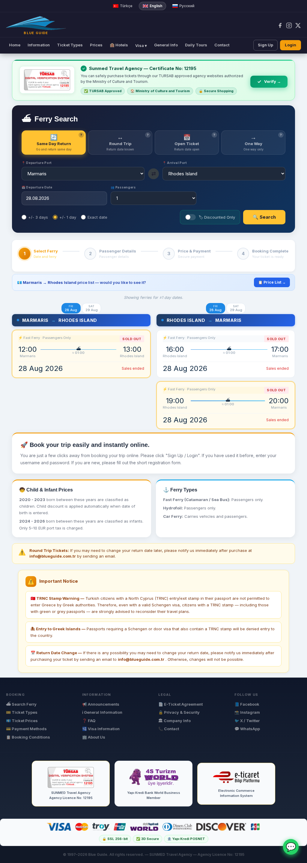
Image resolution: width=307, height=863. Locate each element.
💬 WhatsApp (247, 728)
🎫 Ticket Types (21, 712)
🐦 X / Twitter (247, 720)
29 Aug (91, 308)
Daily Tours (196, 44)
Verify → (272, 81)
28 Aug (71, 308)
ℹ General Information (102, 712)
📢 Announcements (100, 704)
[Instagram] (289, 25)
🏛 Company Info (174, 720)
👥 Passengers (123, 187)
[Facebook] (280, 25)
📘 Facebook (246, 704)
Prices (96, 44)
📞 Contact (168, 728)
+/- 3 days (38, 217)
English (156, 6)
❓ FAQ (88, 720)
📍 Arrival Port (174, 163)
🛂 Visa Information (101, 728)
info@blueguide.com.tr (141, 659)
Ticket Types (70, 44)
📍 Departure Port (37, 163)
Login (290, 44)
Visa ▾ (141, 45)
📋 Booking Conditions (28, 737)
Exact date (97, 217)
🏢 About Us (93, 737)
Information (39, 44)
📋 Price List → (272, 282)
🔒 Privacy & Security (179, 712)
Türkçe (126, 6)
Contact (221, 44)
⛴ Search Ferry (21, 704)
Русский (186, 6)
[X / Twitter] (298, 25)
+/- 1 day (67, 217)
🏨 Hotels (119, 44)
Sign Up (265, 44)
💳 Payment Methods (26, 728)
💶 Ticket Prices (22, 720)
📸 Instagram (247, 712)
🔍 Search (264, 217)
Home (14, 44)
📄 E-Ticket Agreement (180, 704)
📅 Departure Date (37, 187)
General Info (166, 44)
